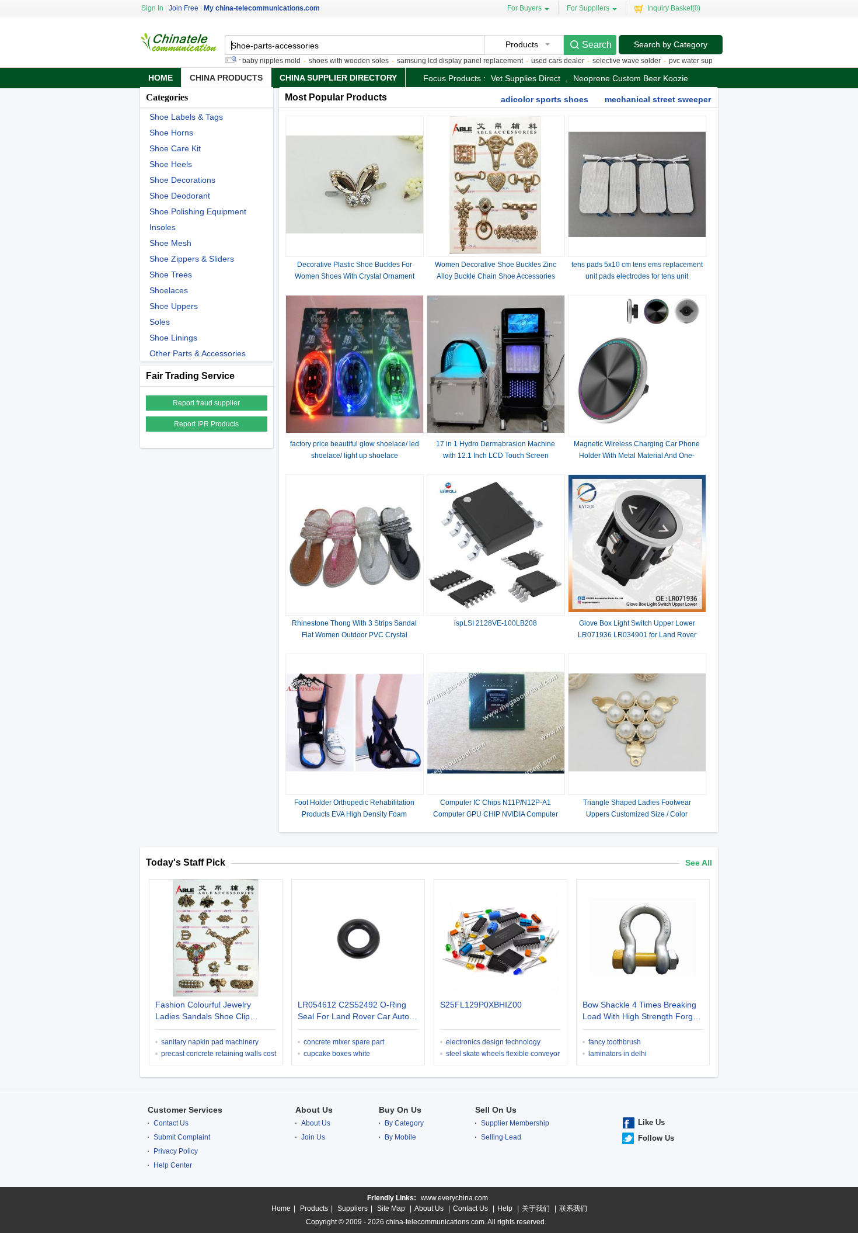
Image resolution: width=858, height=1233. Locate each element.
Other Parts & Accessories (197, 353)
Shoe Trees (170, 274)
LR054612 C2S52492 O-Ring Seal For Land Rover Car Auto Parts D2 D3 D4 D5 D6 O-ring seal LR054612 (353, 1011)
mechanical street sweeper (658, 99)
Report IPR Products (206, 424)
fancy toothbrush (614, 1042)
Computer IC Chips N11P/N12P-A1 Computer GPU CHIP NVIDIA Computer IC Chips (495, 814)
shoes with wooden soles (327, 61)
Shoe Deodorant (179, 196)
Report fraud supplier (206, 403)
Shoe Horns (171, 132)
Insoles (162, 227)
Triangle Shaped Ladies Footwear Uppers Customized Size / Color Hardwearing (637, 814)
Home (160, 77)
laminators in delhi (617, 1054)
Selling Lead (501, 1137)
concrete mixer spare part (344, 1042)
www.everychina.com (454, 1198)
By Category (404, 1123)
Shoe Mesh (170, 243)
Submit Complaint (182, 1137)
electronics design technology (493, 1042)
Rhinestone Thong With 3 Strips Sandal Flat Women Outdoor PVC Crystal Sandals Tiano (354, 635)
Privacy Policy (176, 1151)
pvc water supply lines (682, 61)
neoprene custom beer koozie (630, 78)
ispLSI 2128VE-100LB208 (495, 623)
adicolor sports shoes (544, 99)
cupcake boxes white (337, 1054)
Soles (159, 322)
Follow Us (656, 1138)
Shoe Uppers (173, 306)
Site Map (391, 1208)
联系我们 (573, 1208)
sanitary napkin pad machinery (210, 1042)
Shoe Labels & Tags (186, 117)
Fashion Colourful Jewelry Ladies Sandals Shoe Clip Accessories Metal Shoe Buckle (213, 1011)
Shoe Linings (173, 338)
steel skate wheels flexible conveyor (503, 1054)
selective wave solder (604, 61)
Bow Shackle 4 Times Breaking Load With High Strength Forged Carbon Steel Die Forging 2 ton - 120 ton (643, 1011)
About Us (314, 1109)
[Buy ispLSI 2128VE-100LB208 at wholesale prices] (495, 610)
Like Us (651, 1122)
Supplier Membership (515, 1123)
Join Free (183, 8)
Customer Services (185, 1109)
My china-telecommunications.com (262, 8)
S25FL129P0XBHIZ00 (481, 1004)
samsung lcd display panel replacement (438, 61)
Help (504, 1208)
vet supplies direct (525, 78)
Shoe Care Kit (175, 148)
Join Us (313, 1137)
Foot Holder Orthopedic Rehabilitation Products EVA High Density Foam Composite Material (354, 814)
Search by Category (670, 44)
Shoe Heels (170, 164)
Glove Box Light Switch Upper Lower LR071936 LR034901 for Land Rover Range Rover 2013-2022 (637, 635)
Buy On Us (400, 1109)
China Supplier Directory (338, 77)
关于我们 (536, 1208)
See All (698, 862)
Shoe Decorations (182, 180)
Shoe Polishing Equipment (197, 211)
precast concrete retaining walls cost (218, 1054)
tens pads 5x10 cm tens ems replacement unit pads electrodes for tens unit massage (637, 276)
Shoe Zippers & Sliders (191, 259)
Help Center (173, 1165)
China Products (226, 77)
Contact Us (171, 1123)
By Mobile (400, 1137)
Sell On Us (496, 1109)
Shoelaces (168, 290)
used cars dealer (535, 61)
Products (314, 1208)
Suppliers (352, 1208)
